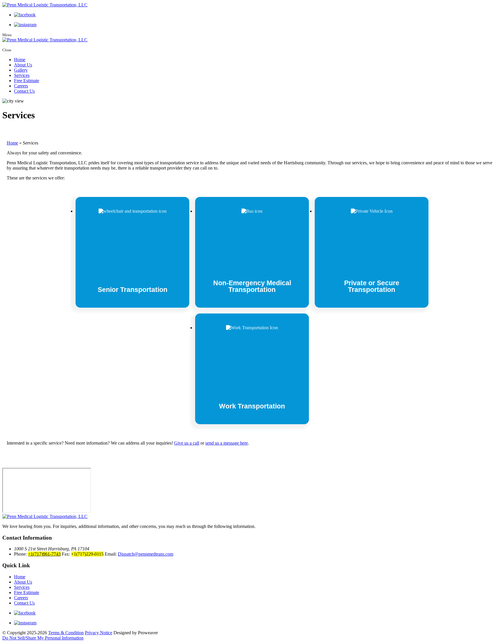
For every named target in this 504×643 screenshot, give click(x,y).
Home (19, 59)
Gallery (21, 70)
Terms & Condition (66, 632)
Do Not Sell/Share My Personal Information (42, 637)
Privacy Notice (98, 632)
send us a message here (226, 443)
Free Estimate (26, 80)
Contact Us (24, 91)
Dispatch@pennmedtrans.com (145, 554)
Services (21, 75)
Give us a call (186, 443)
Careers (21, 85)
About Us (23, 64)
